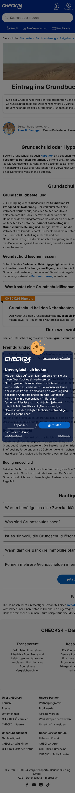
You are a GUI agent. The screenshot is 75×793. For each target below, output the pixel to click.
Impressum (64, 435)
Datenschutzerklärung (17, 432)
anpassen (21, 425)
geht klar (54, 425)
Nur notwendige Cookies (56, 358)
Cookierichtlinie (13, 435)
